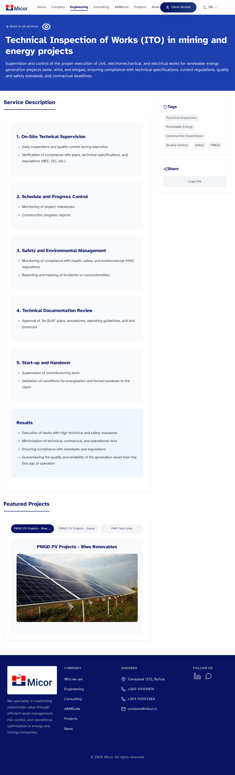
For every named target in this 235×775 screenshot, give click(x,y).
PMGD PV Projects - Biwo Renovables (34, 528)
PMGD (215, 145)
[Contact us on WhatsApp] (208, 676)
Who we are (73, 679)
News (155, 7)
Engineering (79, 7)
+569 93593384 (141, 699)
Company (58, 7)
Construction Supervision (184, 136)
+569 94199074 (141, 689)
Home (41, 7)
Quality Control (177, 145)
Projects (140, 7)
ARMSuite (122, 7)
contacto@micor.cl (142, 709)
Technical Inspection (181, 118)
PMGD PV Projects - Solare (77, 528)
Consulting (101, 7)
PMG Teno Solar (121, 528)
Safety (199, 145)
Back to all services (24, 26)
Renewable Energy (179, 127)
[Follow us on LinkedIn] (197, 676)
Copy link (194, 181)
